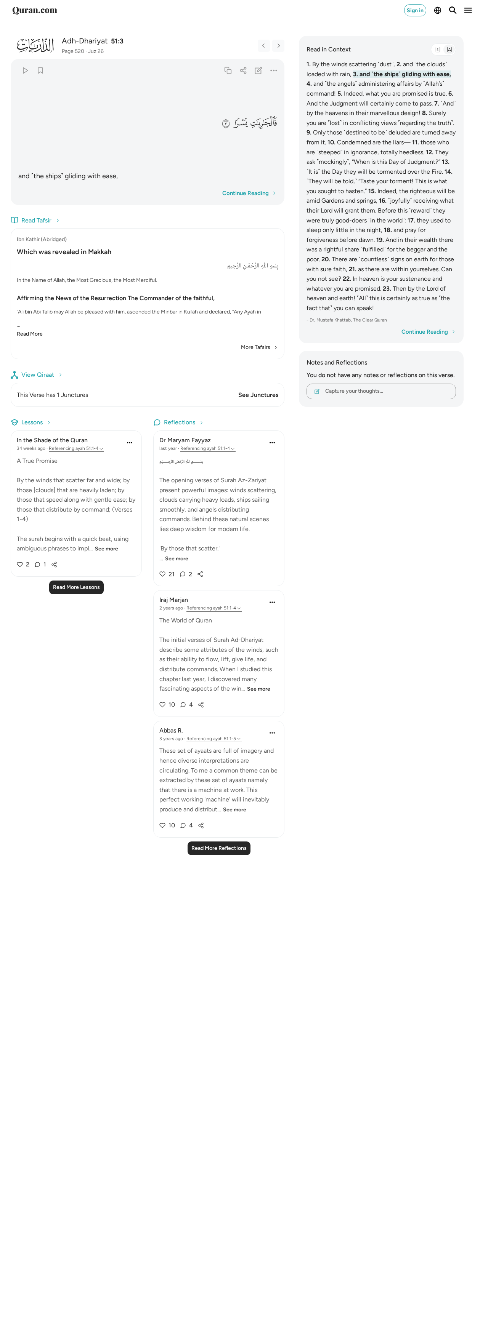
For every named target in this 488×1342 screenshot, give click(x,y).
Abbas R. (171, 730)
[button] (263, 123)
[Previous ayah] (264, 46)
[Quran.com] (34, 10)
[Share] (243, 70)
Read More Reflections (219, 848)
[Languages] (437, 10)
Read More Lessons (76, 587)
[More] (274, 70)
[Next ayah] (278, 46)
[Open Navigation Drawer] (468, 10)
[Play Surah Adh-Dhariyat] (25, 70)
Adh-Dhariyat (85, 40)
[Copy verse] (227, 70)
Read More (30, 334)
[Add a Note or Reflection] (258, 70)
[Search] (453, 10)
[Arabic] (437, 49)
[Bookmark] (40, 70)
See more (106, 548)
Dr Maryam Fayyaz (185, 440)
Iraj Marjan (173, 599)
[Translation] (449, 49)
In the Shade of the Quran (52, 440)
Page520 (73, 51)
